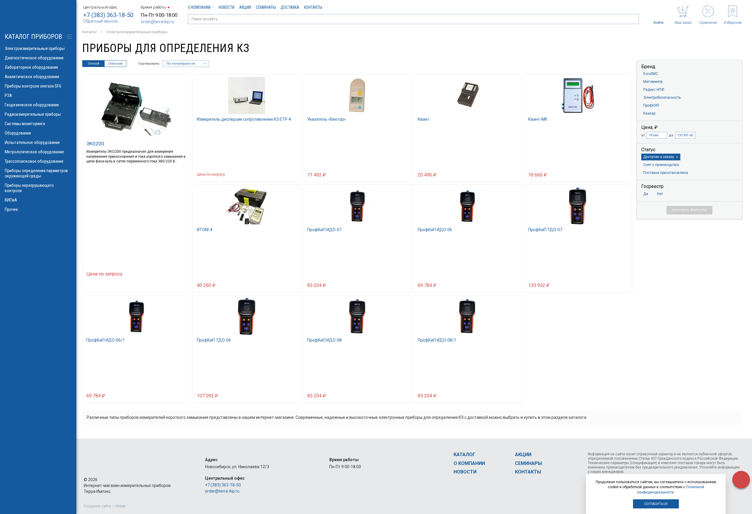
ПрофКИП (651, 105)
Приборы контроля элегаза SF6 (33, 86)
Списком (115, 63)
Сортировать (149, 63)
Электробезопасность (662, 97)
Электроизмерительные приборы (35, 48)
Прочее (11, 209)
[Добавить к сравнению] (102, 285)
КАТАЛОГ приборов (33, 36)
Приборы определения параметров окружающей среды (36, 173)
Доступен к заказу (658, 157)
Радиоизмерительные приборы (33, 114)
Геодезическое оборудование (32, 104)
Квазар (649, 113)
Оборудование (18, 133)
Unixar (120, 506)
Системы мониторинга (25, 123)
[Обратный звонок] (741, 479)
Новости (226, 7)
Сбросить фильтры (689, 210)
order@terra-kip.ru (157, 21)
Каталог (464, 454)
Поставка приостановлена (665, 173)
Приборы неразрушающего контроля (29, 188)
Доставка (290, 7)
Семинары (266, 7)
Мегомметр (652, 82)
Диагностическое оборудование (34, 58)
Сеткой (93, 63)
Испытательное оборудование (32, 142)
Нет (660, 194)
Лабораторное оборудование (31, 67)
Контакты (313, 7)
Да (645, 194)
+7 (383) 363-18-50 (108, 15)
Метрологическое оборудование (34, 151)
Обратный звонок (100, 21)
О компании (199, 7)
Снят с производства (661, 165)
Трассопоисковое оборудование (34, 161)
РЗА (8, 95)
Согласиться (655, 504)
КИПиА (11, 200)
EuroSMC (650, 74)
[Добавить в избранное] (113, 285)
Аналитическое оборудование (32, 76)
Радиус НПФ (653, 90)
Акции (245, 7)
